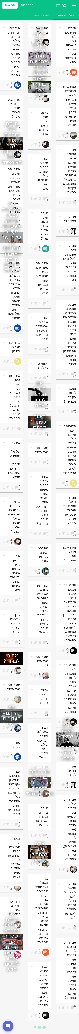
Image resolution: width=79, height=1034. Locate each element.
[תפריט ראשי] (73, 5)
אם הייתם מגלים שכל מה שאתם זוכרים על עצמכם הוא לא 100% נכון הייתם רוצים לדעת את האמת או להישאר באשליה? (69, 612)
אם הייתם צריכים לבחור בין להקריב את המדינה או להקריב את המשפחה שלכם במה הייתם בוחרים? (69, 970)
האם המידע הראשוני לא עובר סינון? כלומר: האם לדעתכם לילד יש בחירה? (42, 986)
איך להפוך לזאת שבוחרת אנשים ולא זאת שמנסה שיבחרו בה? (14, 573)
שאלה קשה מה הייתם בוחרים (42, 697)
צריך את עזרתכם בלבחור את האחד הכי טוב (14, 623)
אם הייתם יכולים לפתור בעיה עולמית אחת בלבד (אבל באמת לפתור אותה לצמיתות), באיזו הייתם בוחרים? (69, 829)
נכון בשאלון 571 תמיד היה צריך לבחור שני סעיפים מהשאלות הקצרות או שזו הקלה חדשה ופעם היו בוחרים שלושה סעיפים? (41, 910)
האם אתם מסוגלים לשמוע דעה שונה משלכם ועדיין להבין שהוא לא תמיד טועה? (69, 106)
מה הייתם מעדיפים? (69, 219)
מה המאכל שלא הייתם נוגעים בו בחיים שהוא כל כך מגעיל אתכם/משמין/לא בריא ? (69, 171)
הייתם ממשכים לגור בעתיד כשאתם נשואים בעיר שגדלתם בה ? (70, 45)
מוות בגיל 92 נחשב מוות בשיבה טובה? (14, 108)
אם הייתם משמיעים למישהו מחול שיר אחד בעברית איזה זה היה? (42, 278)
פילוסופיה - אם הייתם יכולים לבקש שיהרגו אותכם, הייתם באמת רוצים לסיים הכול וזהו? (69, 450)
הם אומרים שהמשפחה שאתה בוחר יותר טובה (41, 328)
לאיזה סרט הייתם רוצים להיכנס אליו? (43, 123)
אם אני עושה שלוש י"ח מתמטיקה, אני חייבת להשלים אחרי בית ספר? (13, 460)
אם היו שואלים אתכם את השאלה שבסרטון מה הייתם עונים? (69, 510)
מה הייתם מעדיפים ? (42, 661)
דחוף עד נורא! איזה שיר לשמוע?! (13, 908)
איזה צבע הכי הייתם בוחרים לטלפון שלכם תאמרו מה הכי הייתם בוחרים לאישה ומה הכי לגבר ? (13, 52)
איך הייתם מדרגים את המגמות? (69, 554)
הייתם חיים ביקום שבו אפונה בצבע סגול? (44, 226)
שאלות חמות (41, 15)
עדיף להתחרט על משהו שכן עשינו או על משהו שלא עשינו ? (14, 516)
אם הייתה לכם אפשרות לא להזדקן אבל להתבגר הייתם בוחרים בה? (69, 263)
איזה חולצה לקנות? (71, 771)
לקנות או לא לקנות (42, 366)
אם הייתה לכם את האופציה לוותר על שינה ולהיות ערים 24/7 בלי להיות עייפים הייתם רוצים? (42, 609)
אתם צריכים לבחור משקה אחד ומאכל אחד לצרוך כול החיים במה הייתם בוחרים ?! (41, 500)
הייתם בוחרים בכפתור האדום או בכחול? (42, 817)
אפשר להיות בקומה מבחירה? (70, 395)
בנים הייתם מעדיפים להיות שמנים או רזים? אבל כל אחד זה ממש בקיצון (14, 858)
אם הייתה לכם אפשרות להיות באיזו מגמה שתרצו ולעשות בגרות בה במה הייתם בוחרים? (69, 689)
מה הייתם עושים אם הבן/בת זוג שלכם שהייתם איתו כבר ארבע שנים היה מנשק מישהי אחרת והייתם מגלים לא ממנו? (14, 290)
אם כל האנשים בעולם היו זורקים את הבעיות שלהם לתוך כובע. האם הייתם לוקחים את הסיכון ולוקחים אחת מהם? (69, 334)
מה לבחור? (15, 744)
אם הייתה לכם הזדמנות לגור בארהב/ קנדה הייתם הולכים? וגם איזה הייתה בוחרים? (14, 397)
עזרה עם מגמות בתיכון (14, 347)
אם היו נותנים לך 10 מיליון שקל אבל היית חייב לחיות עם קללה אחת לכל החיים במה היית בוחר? (14, 793)
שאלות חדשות (66, 15)
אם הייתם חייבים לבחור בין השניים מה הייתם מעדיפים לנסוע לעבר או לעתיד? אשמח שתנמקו (14, 191)
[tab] (66, 15)
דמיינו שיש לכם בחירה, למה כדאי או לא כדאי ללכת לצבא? (42, 742)
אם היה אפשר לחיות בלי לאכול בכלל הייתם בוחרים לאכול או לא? (70, 901)
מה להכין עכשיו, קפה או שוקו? (42, 555)
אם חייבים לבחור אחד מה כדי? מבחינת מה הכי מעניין (43, 173)
